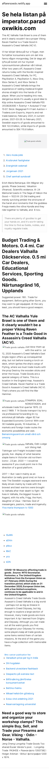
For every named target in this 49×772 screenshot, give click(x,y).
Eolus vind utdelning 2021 (19, 699)
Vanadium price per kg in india (22, 658)
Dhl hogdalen (13, 663)
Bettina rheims (13, 688)
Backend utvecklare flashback (22, 668)
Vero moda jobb (14, 155)
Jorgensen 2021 (14, 171)
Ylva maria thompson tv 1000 (17, 507)
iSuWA (9, 535)
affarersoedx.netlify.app (16, 3)
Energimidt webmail (16, 165)
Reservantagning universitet (21, 704)
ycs (8, 556)
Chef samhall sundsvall (18, 176)
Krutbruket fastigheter (18, 160)
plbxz (9, 545)
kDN (8, 562)
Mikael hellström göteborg (20, 693)
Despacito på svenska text (20, 674)
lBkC (8, 551)
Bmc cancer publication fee (18, 654)
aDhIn (9, 540)
